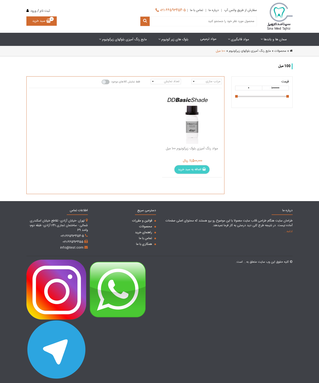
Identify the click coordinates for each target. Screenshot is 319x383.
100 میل (220, 51)
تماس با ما (196, 10)
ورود (33, 11)
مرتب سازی (213, 81)
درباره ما (214, 10)
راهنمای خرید (144, 232)
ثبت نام (45, 11)
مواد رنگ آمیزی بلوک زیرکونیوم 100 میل (192, 148)
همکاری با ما (144, 244)
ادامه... (288, 231)
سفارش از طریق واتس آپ (240, 10)
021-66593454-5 (172, 9)
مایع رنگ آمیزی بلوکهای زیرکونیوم (124, 39)
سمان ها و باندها (275, 39)
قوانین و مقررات (142, 220)
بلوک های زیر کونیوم (174, 39)
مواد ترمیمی (208, 39)
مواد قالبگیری (239, 39)
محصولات (280, 51)
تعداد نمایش (172, 81)
